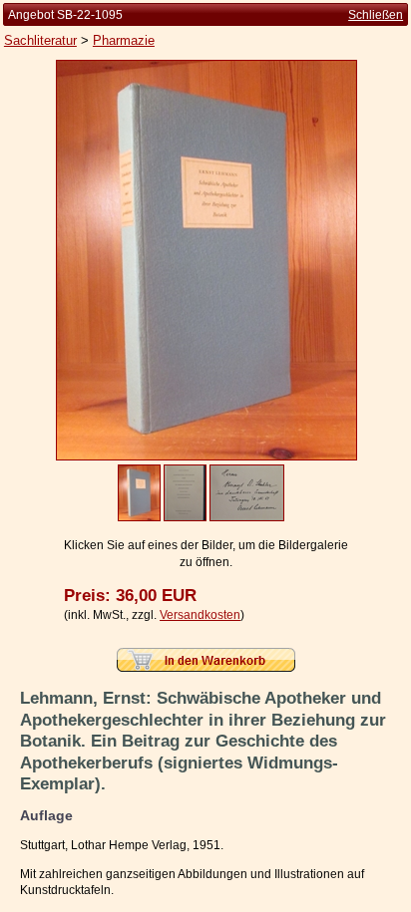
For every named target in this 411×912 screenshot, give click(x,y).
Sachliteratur (40, 40)
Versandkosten (200, 615)
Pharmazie (124, 40)
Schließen (375, 15)
